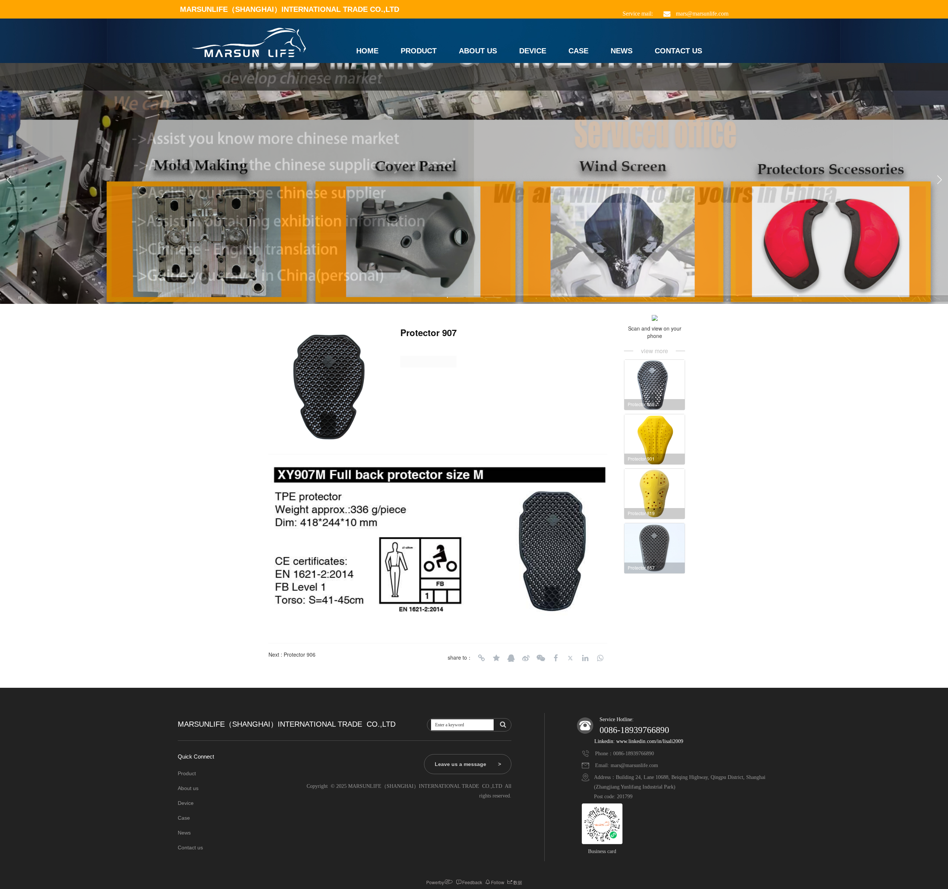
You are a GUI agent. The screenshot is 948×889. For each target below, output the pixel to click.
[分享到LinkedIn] (585, 658)
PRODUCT (419, 51)
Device (186, 803)
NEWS (621, 51)
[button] (455, 297)
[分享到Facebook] (555, 658)
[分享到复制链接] (481, 658)
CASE (578, 51)
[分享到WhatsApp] (600, 658)
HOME (367, 51)
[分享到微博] (526, 658)
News (184, 833)
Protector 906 (300, 654)
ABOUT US (478, 51)
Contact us (190, 847)
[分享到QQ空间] (496, 658)
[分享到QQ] (511, 658)
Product (187, 773)
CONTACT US (678, 51)
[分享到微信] (541, 658)
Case (184, 818)
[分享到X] (570, 658)
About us (188, 788)
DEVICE (532, 51)
